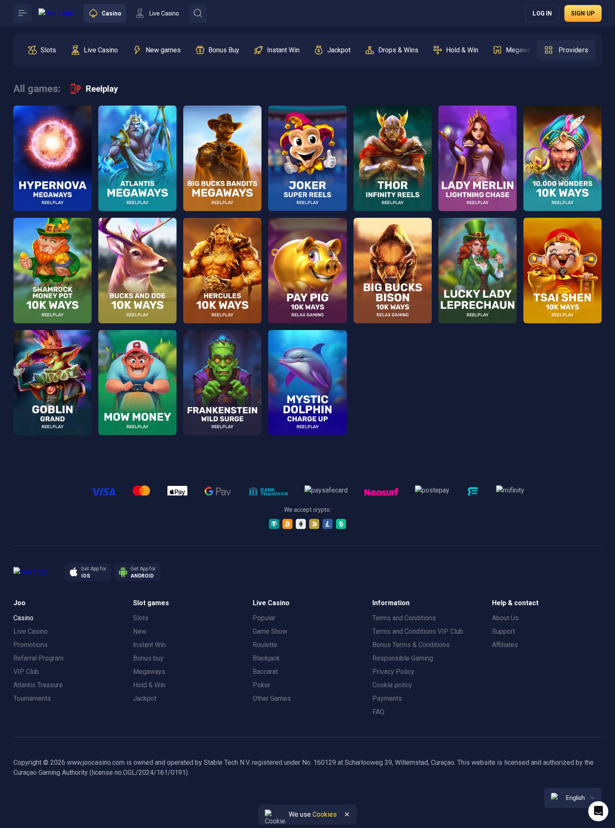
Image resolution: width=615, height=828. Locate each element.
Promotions (30, 645)
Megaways (149, 672)
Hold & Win (149, 685)
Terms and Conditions (404, 618)
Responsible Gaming (402, 658)
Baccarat (265, 672)
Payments (387, 698)
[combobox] (573, 798)
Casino (23, 618)
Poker (261, 685)
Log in (542, 13)
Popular (264, 618)
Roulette (265, 645)
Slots (141, 618)
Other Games (272, 698)
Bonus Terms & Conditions (411, 645)
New (139, 631)
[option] (41, 50)
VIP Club (26, 672)
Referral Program (38, 658)
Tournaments (32, 698)
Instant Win (149, 645)
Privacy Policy (393, 672)
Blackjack (266, 658)
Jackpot (144, 698)
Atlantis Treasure (38, 685)
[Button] (22, 13)
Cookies (325, 814)
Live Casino (30, 631)
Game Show (270, 631)
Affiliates (505, 645)
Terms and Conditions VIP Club (417, 631)
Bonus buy (148, 658)
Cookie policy (392, 685)
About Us (505, 618)
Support (503, 631)
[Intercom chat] (598, 811)
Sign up (583, 13)
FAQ (378, 712)
